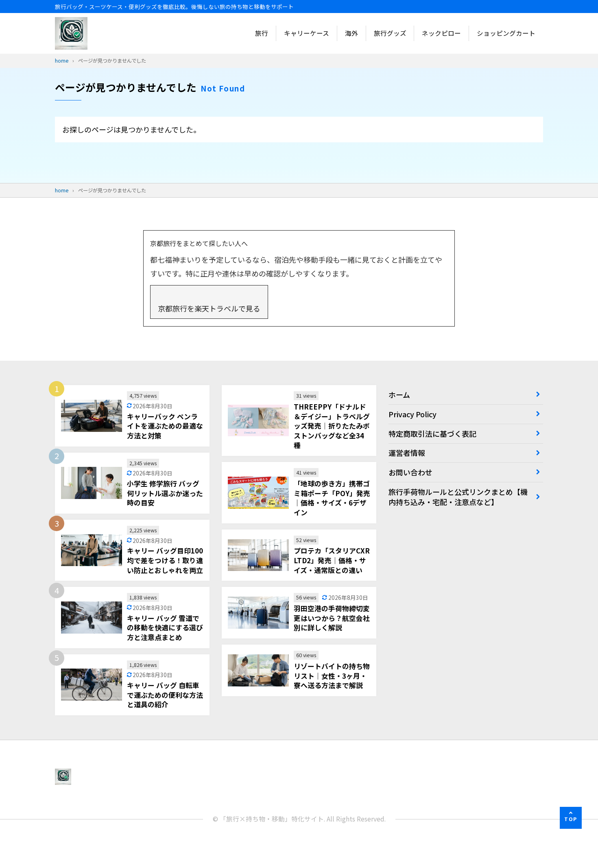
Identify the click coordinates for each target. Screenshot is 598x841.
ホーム (399, 394)
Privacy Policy (412, 414)
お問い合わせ (410, 472)
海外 (351, 33)
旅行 (261, 33)
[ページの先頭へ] (571, 818)
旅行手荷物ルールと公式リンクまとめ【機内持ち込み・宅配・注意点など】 (458, 496)
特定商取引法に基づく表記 (432, 433)
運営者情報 (406, 452)
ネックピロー (441, 33)
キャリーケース (306, 33)
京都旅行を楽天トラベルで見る (209, 308)
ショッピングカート (506, 33)
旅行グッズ (390, 33)
